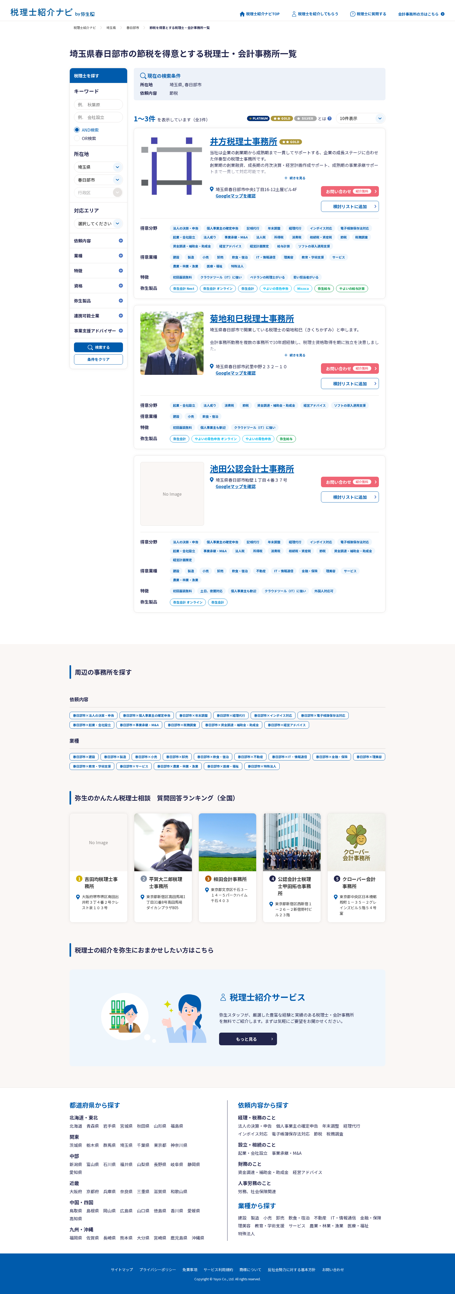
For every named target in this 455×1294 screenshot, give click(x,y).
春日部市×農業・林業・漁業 (177, 766)
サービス (297, 1225)
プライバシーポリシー (157, 1269)
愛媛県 (193, 1210)
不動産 (320, 1218)
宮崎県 (160, 1238)
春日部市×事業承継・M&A (139, 725)
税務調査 (335, 1134)
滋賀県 (160, 1191)
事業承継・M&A (286, 1153)
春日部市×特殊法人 (262, 766)
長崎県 (109, 1238)
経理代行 (351, 1126)
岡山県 (109, 1210)
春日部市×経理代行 (231, 715)
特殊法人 (246, 1233)
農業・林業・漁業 (326, 1225)
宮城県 (126, 1126)
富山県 (92, 1164)
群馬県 (109, 1145)
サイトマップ (122, 1269)
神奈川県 (179, 1145)
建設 (242, 1218)
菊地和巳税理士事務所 (252, 318)
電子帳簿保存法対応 (291, 1134)
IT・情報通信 (343, 1218)
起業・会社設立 (253, 1153)
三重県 (143, 1191)
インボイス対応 (253, 1134)
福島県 (177, 1126)
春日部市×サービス (134, 766)
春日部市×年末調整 (193, 715)
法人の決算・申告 (255, 1126)
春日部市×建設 (84, 756)
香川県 (177, 1210)
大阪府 (76, 1191)
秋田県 (143, 1126)
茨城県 (76, 1145)
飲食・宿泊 (299, 1218)
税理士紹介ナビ (85, 27)
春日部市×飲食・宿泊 (213, 756)
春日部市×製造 (115, 756)
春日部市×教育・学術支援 (92, 766)
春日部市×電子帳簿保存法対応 (323, 715)
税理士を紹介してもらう (318, 13)
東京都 (160, 1145)
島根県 (92, 1210)
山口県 (143, 1210)
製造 (255, 1218)
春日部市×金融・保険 (332, 756)
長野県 (160, 1164)
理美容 (244, 1225)
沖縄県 (198, 1238)
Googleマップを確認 (236, 195)
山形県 (160, 1126)
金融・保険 (370, 1218)
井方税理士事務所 (243, 141)
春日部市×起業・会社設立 (92, 725)
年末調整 (330, 1126)
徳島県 (160, 1210)
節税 (318, 1134)
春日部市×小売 (146, 756)
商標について (250, 1269)
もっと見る (246, 1039)
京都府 (92, 1191)
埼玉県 (111, 27)
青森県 (92, 1126)
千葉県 (143, 1145)
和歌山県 (179, 1191)
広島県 (126, 1210)
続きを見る (297, 178)
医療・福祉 (358, 1225)
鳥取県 (76, 1210)
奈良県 (126, 1191)
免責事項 (189, 1269)
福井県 (126, 1164)
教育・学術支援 (269, 1225)
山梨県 (143, 1164)
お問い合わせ (333, 1269)
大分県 (143, 1238)
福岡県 (76, 1238)
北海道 (76, 1126)
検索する (102, 347)
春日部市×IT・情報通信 (289, 756)
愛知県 (76, 1172)
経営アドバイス (307, 1172)
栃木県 (92, 1145)
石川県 (109, 1164)
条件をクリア (98, 359)
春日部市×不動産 (250, 756)
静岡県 (193, 1164)
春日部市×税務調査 (182, 725)
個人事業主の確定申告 (297, 1126)
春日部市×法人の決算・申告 (93, 715)
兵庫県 (109, 1191)
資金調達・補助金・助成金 (263, 1172)
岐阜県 (177, 1164)
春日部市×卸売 (177, 756)
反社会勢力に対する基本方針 (292, 1269)
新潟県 (76, 1164)
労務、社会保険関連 (257, 1191)
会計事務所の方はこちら (418, 14)
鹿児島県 (179, 1238)
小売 (267, 1218)
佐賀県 (92, 1238)
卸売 (280, 1218)
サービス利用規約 (218, 1269)
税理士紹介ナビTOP (263, 13)
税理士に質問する (371, 13)
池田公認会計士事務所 (252, 468)
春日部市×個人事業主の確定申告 (146, 715)
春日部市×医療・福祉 (223, 766)
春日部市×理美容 (369, 756)
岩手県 (109, 1126)
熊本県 (126, 1238)
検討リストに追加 (350, 206)
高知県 (76, 1218)
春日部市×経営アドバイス (287, 725)
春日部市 (132, 27)
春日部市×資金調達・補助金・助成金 (232, 725)
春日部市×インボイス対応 (273, 715)
